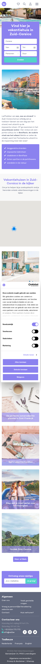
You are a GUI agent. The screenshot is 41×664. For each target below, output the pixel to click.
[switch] (35, 331)
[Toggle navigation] (37, 4)
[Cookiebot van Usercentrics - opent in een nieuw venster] (28, 284)
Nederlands (7, 643)
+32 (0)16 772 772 (12, 629)
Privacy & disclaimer (16, 661)
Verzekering (25, 607)
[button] (25, 4)
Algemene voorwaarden (20, 658)
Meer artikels (21, 559)
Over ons (6, 600)
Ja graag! (31, 581)
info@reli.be (9, 632)
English (28, 643)
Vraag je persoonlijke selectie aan (11, 608)
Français (19, 643)
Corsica (9, 41)
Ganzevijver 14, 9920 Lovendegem (20, 654)
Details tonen (28, 355)
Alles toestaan (20, 362)
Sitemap (30, 661)
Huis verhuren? (27, 612)
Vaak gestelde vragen (27, 602)
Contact (5, 612)
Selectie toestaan (20, 370)
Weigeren (20, 377)
